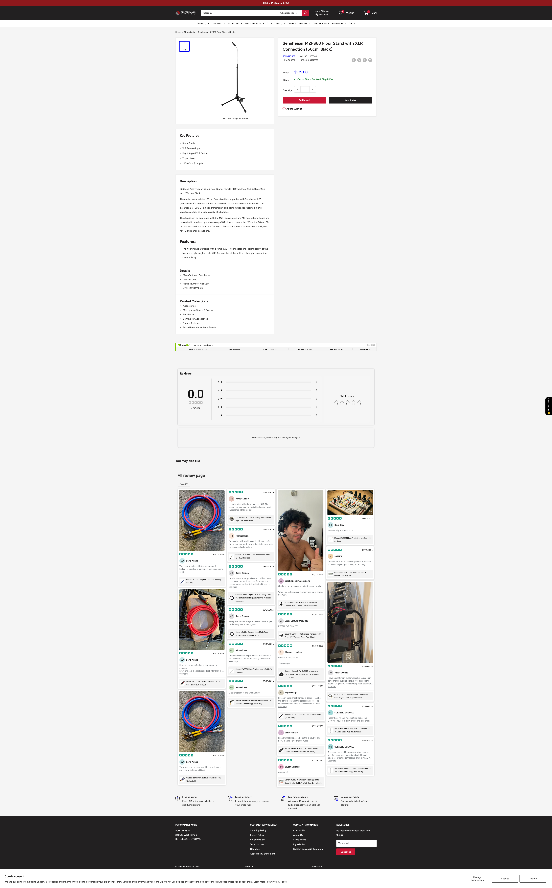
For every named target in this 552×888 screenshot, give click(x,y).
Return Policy (257, 835)
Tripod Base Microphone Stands (199, 327)
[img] (196, 402)
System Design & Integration (308, 849)
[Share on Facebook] (354, 60)
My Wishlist (299, 844)
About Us (298, 835)
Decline (533, 878)
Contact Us (299, 830)
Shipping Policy (258, 830)
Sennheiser (289, 56)
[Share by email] (370, 60)
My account (321, 14)
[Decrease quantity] (297, 89)
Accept (505, 878)
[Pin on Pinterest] (359, 60)
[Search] (305, 13)
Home (178, 32)
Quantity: (288, 90)
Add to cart (304, 100)
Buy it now (350, 100)
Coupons (254, 849)
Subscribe (346, 851)
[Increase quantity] (313, 89)
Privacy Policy (279, 881)
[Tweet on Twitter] (365, 60)
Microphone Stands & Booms (198, 310)
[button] (366, 13)
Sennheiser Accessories (195, 318)
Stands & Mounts (191, 323)
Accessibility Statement (262, 853)
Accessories (189, 305)
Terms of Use (257, 844)
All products (189, 32)
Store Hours (299, 839)
